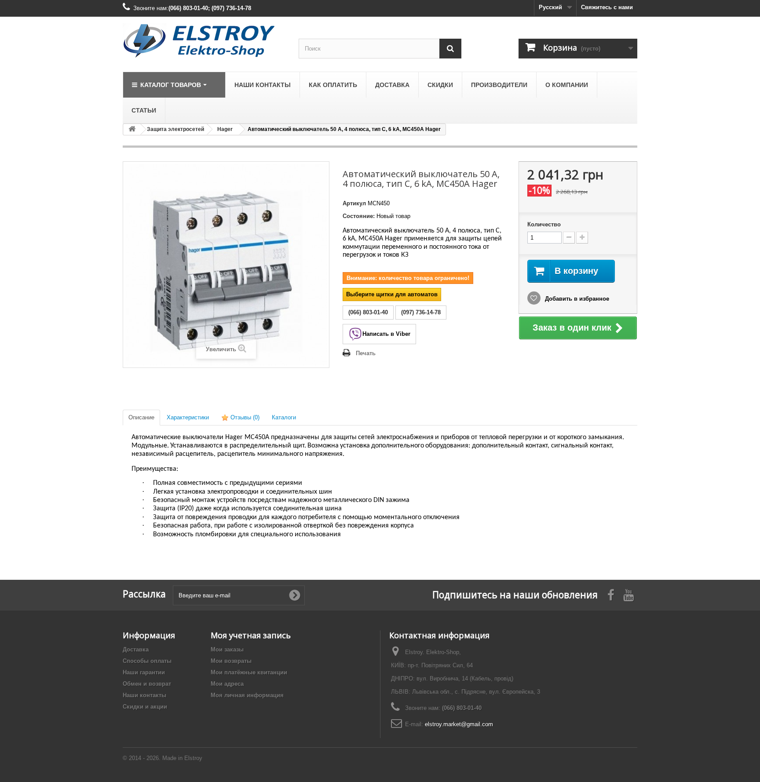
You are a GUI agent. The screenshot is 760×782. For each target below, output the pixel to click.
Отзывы (244, 417)
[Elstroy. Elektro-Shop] (204, 40)
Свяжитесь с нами (607, 7)
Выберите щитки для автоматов (392, 294)
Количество (544, 224)
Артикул (354, 203)
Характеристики (188, 417)
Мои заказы (227, 649)
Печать (366, 353)
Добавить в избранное (576, 298)
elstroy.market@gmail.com (459, 724)
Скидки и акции (145, 706)
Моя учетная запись (251, 635)
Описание (141, 417)
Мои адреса (227, 683)
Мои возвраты (231, 661)
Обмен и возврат (147, 683)
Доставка (136, 649)
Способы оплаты (147, 661)
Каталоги (284, 417)
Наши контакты (144, 695)
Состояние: (359, 216)
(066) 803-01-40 (462, 708)
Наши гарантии (144, 672)
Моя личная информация (247, 695)
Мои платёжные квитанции (249, 672)
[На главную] (132, 129)
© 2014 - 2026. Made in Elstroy (162, 758)
